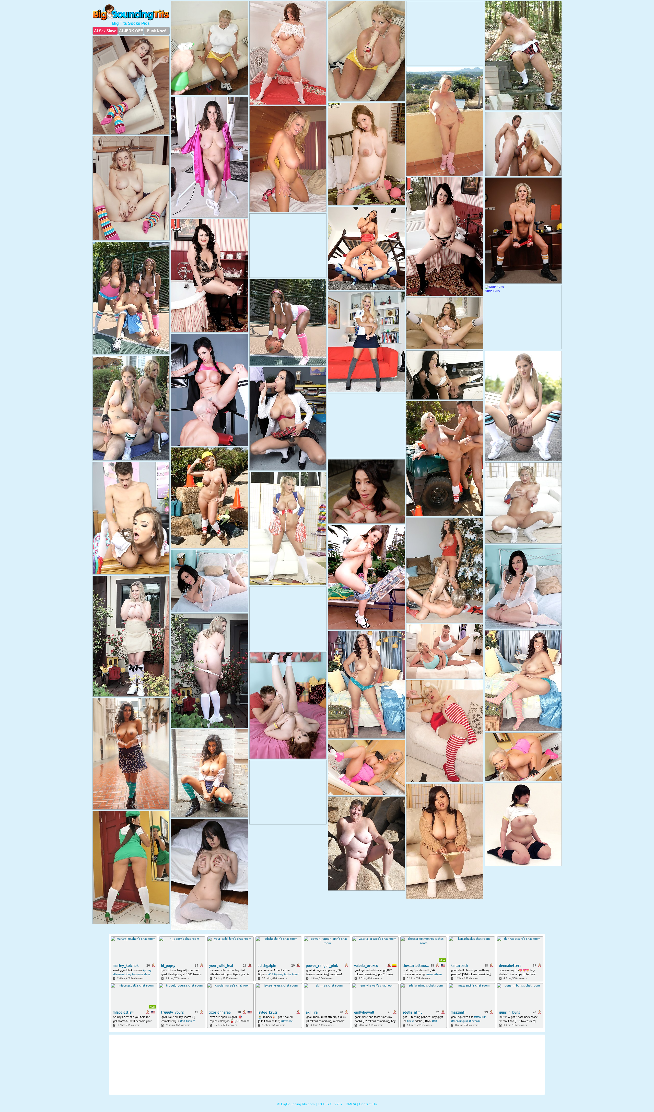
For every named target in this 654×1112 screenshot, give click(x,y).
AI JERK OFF (131, 31)
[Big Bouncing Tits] (131, 12)
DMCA (351, 1104)
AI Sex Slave (105, 31)
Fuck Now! (156, 31)
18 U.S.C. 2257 (330, 1104)
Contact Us (368, 1104)
